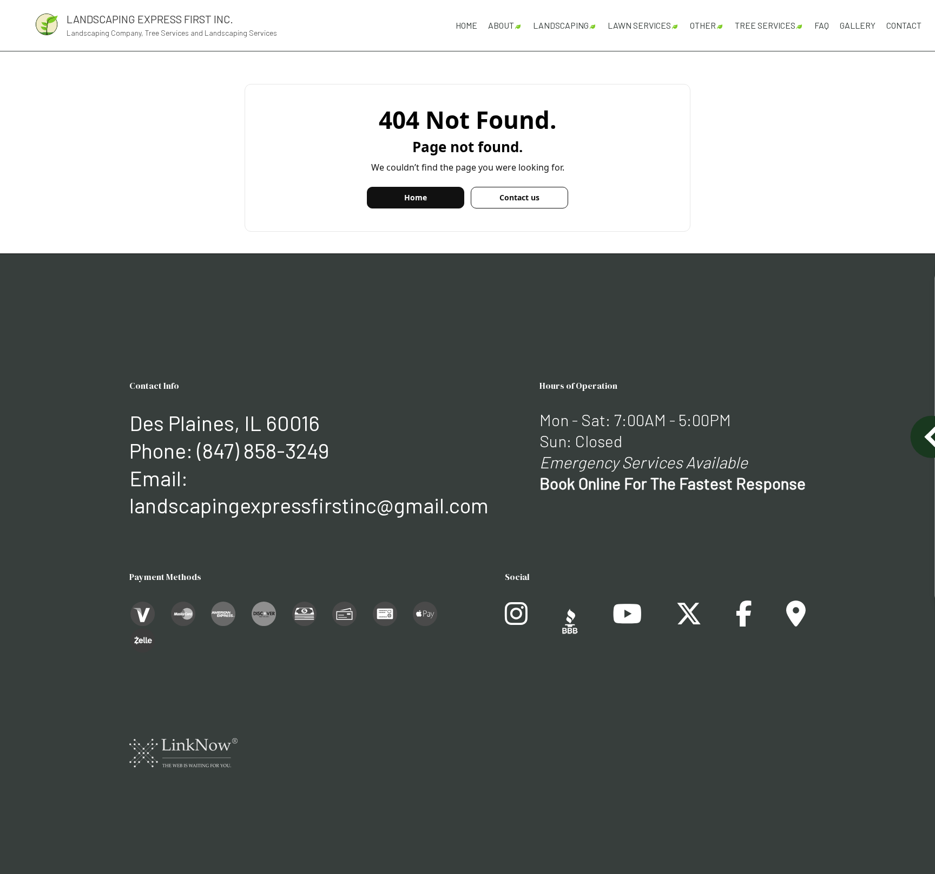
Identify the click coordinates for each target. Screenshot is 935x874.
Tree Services (765, 25)
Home (466, 25)
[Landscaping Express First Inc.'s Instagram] (516, 620)
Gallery (857, 25)
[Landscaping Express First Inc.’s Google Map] (796, 620)
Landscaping (561, 25)
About (501, 25)
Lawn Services (639, 25)
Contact (903, 25)
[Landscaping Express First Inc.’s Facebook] (744, 620)
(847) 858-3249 (263, 450)
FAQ (821, 25)
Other (703, 25)
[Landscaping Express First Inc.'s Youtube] (627, 620)
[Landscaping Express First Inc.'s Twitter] (689, 620)
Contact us (519, 197)
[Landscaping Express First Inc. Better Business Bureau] (570, 620)
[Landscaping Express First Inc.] (46, 23)
